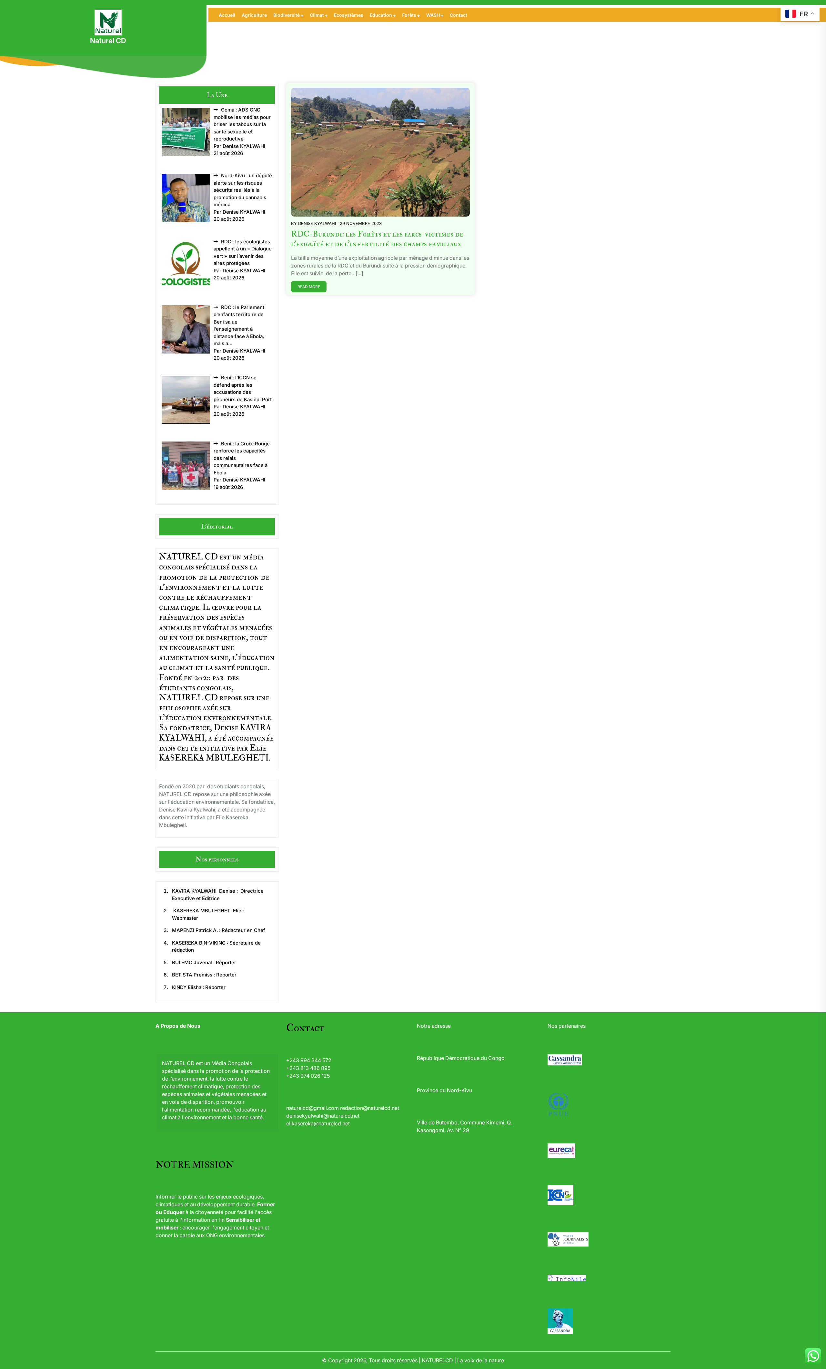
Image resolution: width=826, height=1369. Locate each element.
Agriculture (254, 15)
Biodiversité (286, 15)
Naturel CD (108, 40)
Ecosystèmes (348, 15)
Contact (458, 15)
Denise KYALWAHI (317, 223)
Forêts (409, 15)
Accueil (227, 15)
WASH (433, 15)
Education (381, 15)
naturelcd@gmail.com (312, 1108)
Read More (308, 286)
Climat (317, 15)
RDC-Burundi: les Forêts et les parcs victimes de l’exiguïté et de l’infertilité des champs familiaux (377, 239)
